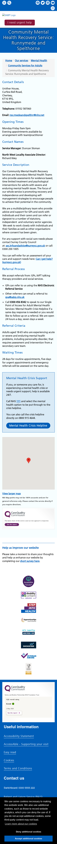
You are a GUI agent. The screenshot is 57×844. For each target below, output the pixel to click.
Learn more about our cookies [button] (21, 824)
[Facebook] (38, 3)
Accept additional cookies (23, 839)
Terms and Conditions (18, 768)
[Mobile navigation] (4, 3)
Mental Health (39, 60)
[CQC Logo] (15, 516)
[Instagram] (53, 8)
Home (8, 60)
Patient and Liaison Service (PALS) (23, 797)
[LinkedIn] (48, 3)
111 (18, 401)
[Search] (9, 3)
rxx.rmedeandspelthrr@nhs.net (27, 115)
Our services (21, 60)
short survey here (30, 561)
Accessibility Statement (19, 736)
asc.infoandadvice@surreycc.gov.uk (25, 245)
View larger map (11, 493)
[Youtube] (53, 3)
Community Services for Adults (25, 65)
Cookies (9, 760)
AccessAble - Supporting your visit (26, 744)
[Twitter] (43, 3)
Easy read (10, 752)
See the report (12, 524)
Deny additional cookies (22, 832)
